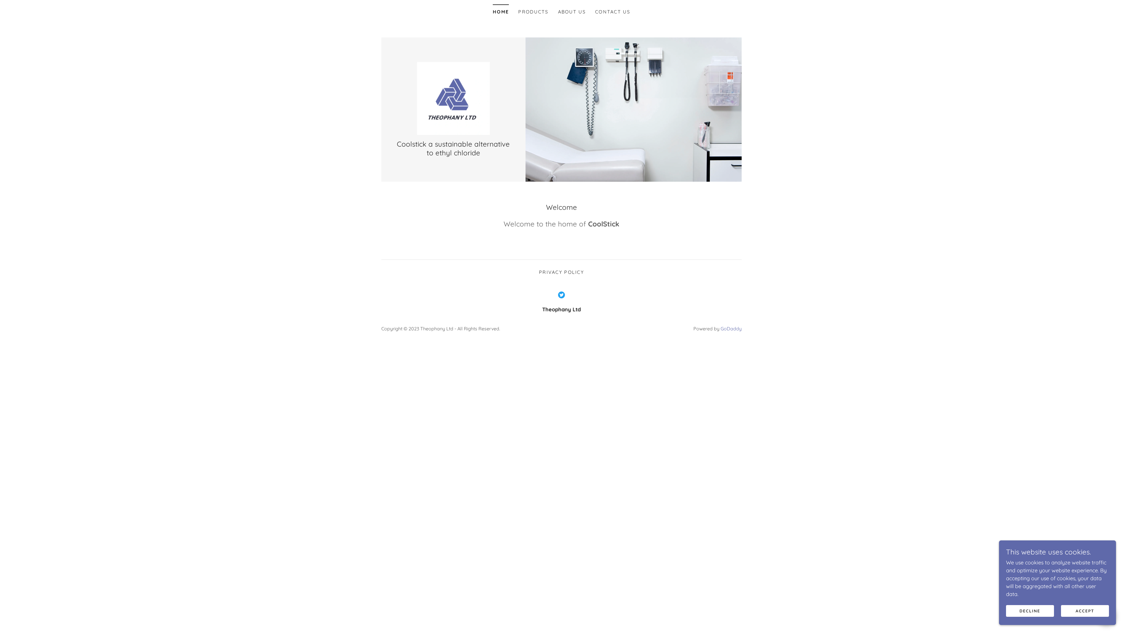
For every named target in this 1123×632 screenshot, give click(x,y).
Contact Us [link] (612, 12)
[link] (453, 98)
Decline (1029, 611)
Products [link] (533, 12)
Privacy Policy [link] (561, 272)
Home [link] (501, 12)
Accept (1085, 611)
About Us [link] (572, 12)
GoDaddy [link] (731, 329)
